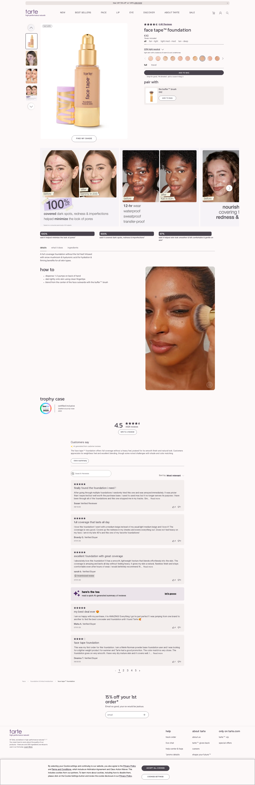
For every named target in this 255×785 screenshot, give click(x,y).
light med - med (168, 41)
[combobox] (171, 476)
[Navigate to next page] (140, 671)
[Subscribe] (144, 715)
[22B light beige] (210, 58)
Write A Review (127, 432)
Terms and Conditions (61, 769)
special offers (225, 743)
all (145, 41)
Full (145, 65)
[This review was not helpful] (178, 507)
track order (171, 737)
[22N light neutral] (202, 58)
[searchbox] (93, 473)
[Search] (228, 14)
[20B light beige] (188, 58)
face (24, 681)
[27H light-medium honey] (217, 58)
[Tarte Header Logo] (36, 13)
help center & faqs (174, 749)
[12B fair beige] (158, 58)
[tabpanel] (127, 256)
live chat (170, 743)
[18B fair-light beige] (180, 58)
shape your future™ (201, 755)
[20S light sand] (195, 58)
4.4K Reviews (165, 24)
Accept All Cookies (155, 768)
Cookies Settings (155, 777)
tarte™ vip (224, 737)
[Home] (19, 732)
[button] (104, 13)
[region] (127, 772)
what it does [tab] (57, 248)
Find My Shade (84, 138)
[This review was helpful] (173, 507)
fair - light (153, 41)
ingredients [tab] (73, 248)
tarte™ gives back (201, 743)
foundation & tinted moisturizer (41, 681)
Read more (155, 499)
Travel (154, 65)
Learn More (28, 747)
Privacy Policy (129, 766)
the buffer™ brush (167, 89)
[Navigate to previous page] (115, 671)
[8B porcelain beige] (151, 58)
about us (196, 737)
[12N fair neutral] (165, 58)
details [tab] (43, 248)
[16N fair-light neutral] (173, 58)
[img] (145, 24)
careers (195, 749)
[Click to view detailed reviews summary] (80, 460)
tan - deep (183, 41)
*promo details (173, 755)
